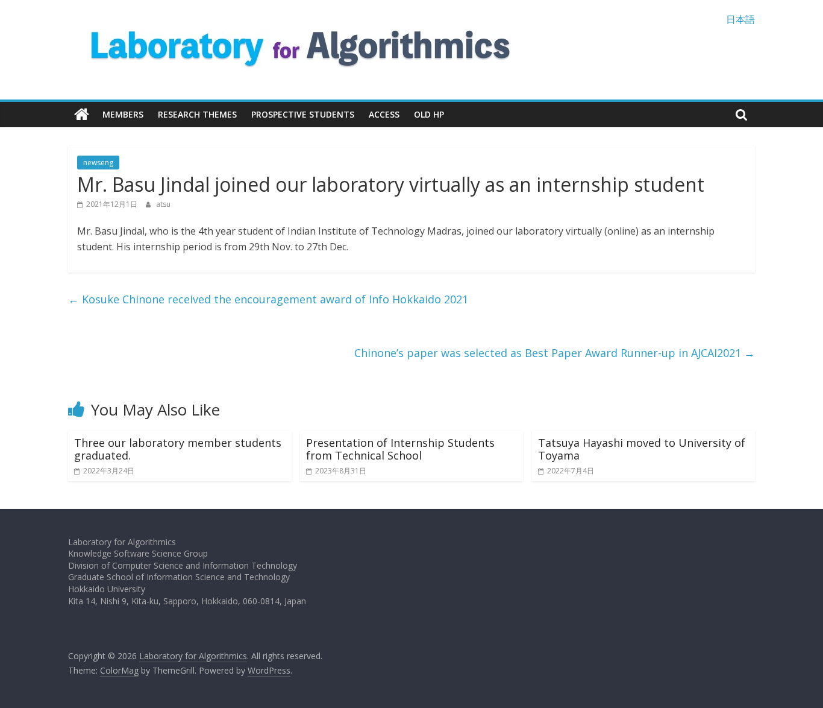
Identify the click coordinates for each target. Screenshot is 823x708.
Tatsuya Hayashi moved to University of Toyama (641, 449)
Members (122, 114)
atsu (163, 204)
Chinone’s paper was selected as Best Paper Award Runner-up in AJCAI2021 (554, 353)
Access (384, 114)
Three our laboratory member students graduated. (177, 449)
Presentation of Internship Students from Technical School (400, 449)
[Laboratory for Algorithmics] (81, 114)
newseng (98, 162)
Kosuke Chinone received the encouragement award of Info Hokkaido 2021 (268, 299)
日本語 (740, 19)
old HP (429, 114)
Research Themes (197, 114)
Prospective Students (302, 114)
